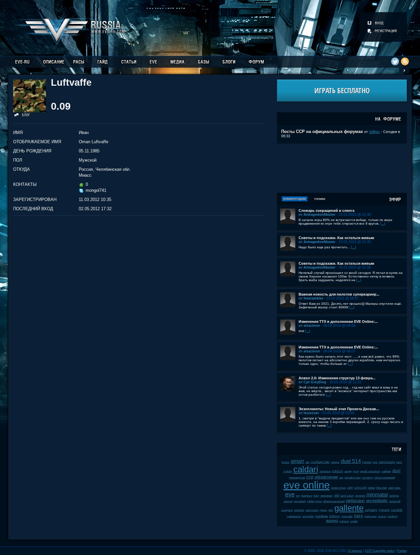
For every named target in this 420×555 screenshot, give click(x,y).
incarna (382, 516)
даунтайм (347, 516)
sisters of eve (338, 487)
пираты (335, 462)
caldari (305, 469)
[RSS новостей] (405, 61)
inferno (334, 516)
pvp (298, 495)
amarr (297, 461)
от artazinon (309, 325)
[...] (382, 223)
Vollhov (374, 132)
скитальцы (387, 462)
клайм (354, 521)
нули (356, 471)
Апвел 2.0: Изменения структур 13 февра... (337, 378)
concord (360, 487)
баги (316, 495)
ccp (309, 477)
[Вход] (376, 23)
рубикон (344, 521)
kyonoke (366, 462)
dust (396, 470)
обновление (326, 477)
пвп (307, 462)
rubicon (337, 471)
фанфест (306, 495)
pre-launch (300, 501)
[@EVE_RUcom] (395, 61)
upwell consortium (370, 471)
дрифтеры (370, 516)
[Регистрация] (383, 30)
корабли (392, 516)
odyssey (371, 510)
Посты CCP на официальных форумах (322, 131)
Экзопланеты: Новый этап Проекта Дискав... (339, 409)
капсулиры (311, 510)
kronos (285, 462)
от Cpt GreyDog (312, 382)
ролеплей (394, 501)
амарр (348, 471)
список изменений (384, 477)
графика (321, 516)
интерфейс (377, 500)
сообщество (320, 462)
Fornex (402, 550)
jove (375, 462)
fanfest (371, 487)
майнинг (386, 471)
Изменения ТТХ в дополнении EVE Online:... (338, 321)
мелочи (288, 501)
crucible (397, 510)
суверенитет (294, 516)
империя (360, 495)
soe (341, 477)
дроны (323, 510)
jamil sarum (347, 495)
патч (358, 515)
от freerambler (311, 298)
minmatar (377, 495)
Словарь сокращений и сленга (326, 210)
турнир (384, 510)
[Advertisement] (341, 168)
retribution (325, 471)
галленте (367, 477)
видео (332, 520)
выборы (394, 495)
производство (297, 477)
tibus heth (381, 487)
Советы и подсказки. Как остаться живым (336, 238)
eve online (307, 485)
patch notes (394, 487)
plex (330, 510)
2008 (336, 495)
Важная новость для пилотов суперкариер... (339, 294)
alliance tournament (334, 501)
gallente (349, 508)
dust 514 (351, 461)
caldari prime (314, 501)
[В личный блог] (22, 116)
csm (350, 487)
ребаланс (355, 500)
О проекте (355, 550)
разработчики (353, 477)
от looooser (309, 413)
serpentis (299, 510)
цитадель (287, 510)
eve (290, 494)
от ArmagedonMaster (317, 214)
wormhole (308, 516)
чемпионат (326, 495)
